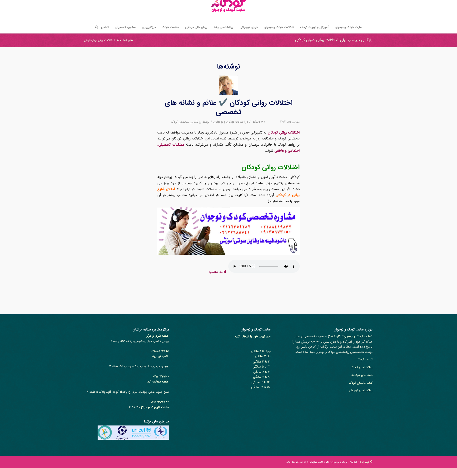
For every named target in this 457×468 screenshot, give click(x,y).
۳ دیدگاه (257, 121)
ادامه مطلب (217, 272)
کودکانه (334, 336)
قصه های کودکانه (362, 374)
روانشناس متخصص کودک (186, 121)
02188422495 (160, 351)
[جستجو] (95, 27)
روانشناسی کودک (362, 367)
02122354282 (160, 402)
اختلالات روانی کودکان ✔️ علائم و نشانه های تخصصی (229, 107)
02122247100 (161, 376)
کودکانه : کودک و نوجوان (344, 462)
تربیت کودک (365, 359)
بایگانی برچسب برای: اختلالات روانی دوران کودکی (334, 40)
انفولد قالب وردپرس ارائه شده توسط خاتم (307, 462)
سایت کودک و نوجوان (357, 336)
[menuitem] (348, 27)
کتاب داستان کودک (361, 382)
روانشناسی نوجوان (361, 390)
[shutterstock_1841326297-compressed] (228, 85)
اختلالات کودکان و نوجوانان (229, 121)
